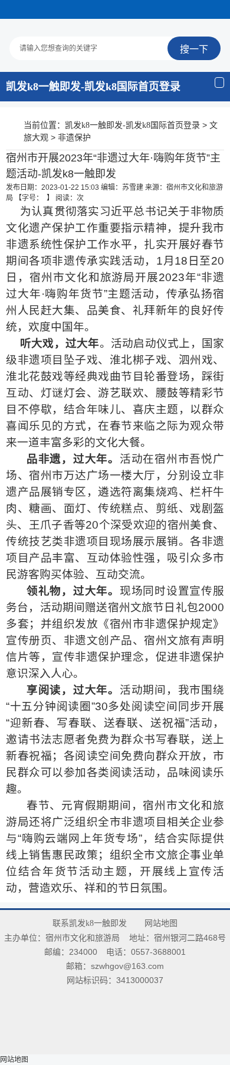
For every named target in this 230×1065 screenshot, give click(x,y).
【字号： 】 (34, 198)
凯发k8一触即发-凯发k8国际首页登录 (93, 87)
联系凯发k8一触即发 (89, 923)
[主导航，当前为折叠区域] (219, 82)
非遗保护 (74, 137)
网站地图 (161, 923)
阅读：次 (69, 198)
